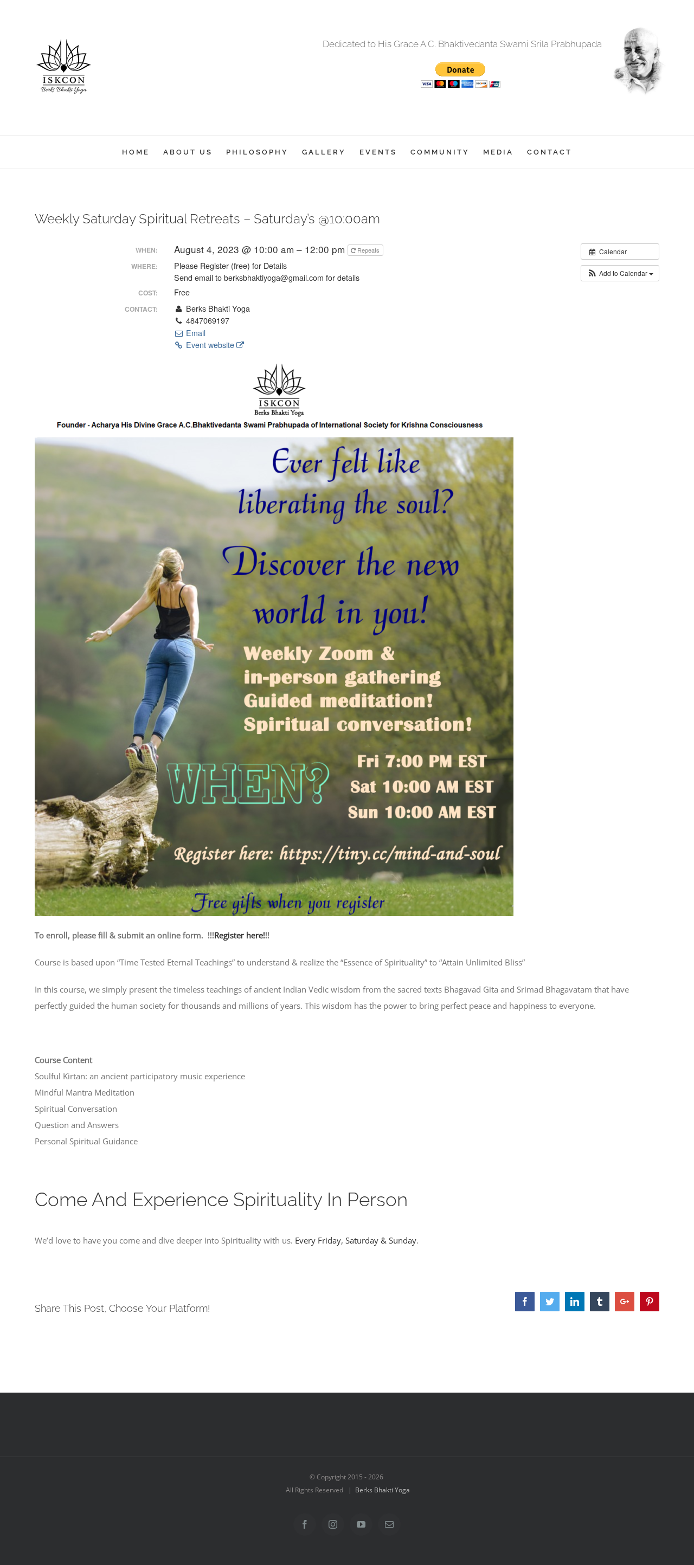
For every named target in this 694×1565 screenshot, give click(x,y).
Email (194, 332)
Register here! (239, 935)
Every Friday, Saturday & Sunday (355, 1240)
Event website (210, 344)
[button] (620, 273)
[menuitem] (142, 152)
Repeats (368, 250)
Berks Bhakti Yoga (382, 1490)
